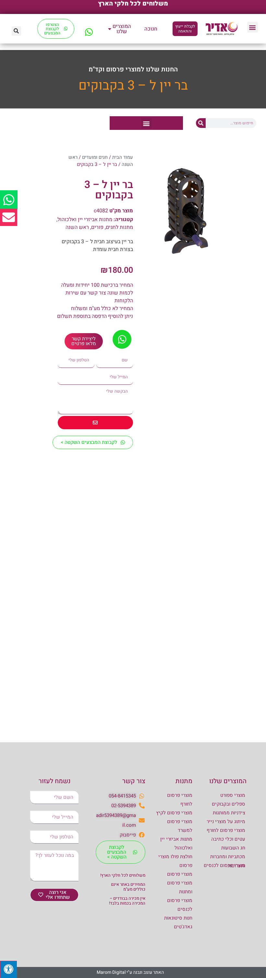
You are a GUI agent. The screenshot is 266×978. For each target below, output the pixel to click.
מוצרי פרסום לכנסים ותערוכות (224, 865)
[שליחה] (95, 422)
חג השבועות (233, 847)
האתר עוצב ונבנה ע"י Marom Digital (130, 972)
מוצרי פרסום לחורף (226, 830)
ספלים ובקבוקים (228, 804)
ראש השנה (77, 227)
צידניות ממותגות (229, 812)
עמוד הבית (122, 157)
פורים (97, 227)
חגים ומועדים (95, 157)
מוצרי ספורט (232, 795)
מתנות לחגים (119, 227)
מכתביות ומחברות (227, 856)
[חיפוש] (201, 123)
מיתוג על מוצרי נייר (226, 821)
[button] (252, 27)
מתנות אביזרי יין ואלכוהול (84, 219)
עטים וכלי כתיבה (228, 839)
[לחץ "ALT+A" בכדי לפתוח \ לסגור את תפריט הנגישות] (8, 969)
